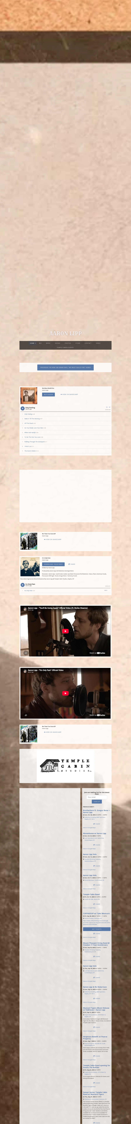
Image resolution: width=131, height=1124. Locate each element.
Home (32, 343)
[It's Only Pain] (30, 566)
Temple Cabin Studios (65, 347)
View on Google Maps (89, 827)
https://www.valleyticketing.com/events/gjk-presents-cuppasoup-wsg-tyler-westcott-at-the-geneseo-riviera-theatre (96, 922)
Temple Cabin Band (91, 894)
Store (77, 343)
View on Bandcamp (70, 394)
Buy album (48, 394)
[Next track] (109, 407)
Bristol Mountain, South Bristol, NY (94, 880)
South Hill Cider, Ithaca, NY (92, 899)
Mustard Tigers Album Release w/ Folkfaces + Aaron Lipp (96, 1009)
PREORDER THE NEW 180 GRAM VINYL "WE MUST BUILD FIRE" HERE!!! (65, 367)
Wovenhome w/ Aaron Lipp (94, 833)
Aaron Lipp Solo (90, 854)
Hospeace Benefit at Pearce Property (95, 1037)
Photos (68, 343)
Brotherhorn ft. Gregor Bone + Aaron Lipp (96, 811)
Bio (40, 343)
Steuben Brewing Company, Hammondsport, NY (93, 860)
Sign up (97, 801)
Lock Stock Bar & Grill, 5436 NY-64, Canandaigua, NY (94, 839)
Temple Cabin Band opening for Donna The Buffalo (96, 1066)
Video (98, 343)
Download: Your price (53, 564)
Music (48, 343)
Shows (57, 343)
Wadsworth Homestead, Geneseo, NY (96, 1099)
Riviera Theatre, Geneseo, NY (93, 918)
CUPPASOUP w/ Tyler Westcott (96, 913)
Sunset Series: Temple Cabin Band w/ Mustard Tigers (95, 1093)
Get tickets (96, 929)
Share (72, 564)
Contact (88, 343)
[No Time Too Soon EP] (28, 541)
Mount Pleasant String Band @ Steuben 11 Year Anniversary (96, 944)
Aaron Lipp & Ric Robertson (95, 987)
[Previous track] (107, 407)
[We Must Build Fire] (28, 395)
